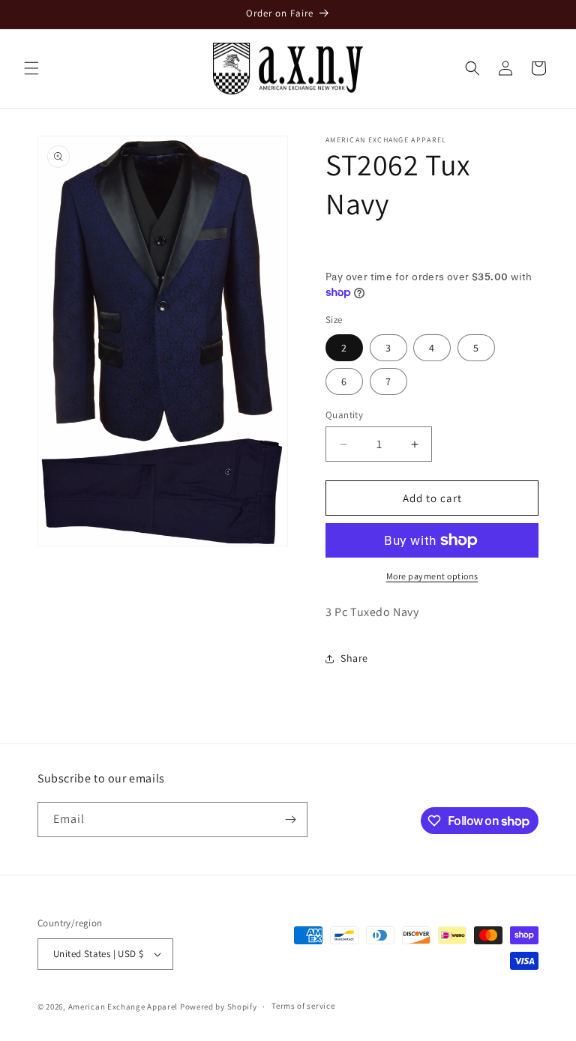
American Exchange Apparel (123, 1006)
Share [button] (354, 658)
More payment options (432, 576)
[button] (31, 68)
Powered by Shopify (218, 1006)
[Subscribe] (290, 819)
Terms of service (303, 1006)
